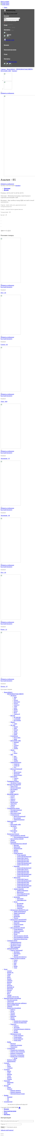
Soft (15, 698)
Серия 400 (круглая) (23, 860)
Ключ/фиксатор (21, 900)
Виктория (10, 988)
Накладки (16, 866)
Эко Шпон (13, 695)
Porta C (16, 711)
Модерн (9, 1074)
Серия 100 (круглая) (23, 864)
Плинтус (16, 1026)
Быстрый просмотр (6, 287)
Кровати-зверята (15, 1090)
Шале (9, 977)
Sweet (15, 734)
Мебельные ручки (15, 1034)
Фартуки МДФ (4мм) (13, 1005)
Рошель (9, 1079)
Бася (8, 1064)
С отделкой (17, 719)
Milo (15, 964)
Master (16, 726)
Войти (2, 1127)
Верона (9, 982)
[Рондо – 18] (8, 80)
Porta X (16, 700)
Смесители (10, 1001)
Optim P (12, 800)
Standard (14, 71)
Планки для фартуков (20, 1022)
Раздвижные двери (13, 781)
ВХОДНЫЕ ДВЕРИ (12, 794)
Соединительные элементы (22, 1029)
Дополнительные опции (17, 1093)
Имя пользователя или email (9, 1121)
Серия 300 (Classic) (22, 858)
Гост (15, 767)
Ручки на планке (18, 924)
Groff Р (12, 796)
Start (15, 756)
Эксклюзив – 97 (5, 458)
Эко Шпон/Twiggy (15, 783)
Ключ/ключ (20, 898)
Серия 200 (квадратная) (24, 856)
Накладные (13, 1047)
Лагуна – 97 (4, 686)
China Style (13, 803)
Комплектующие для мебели (12, 998)
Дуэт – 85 (3, 292)
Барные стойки (11, 1059)
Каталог (6, 16)
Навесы (12, 1009)
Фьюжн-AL (10, 972)
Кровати (9, 1089)
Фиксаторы (17, 877)
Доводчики (17, 847)
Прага (9, 984)
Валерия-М (10, 987)
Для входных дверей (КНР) (18, 919)
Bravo (15, 827)
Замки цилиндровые (20, 911)
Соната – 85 (4, 344)
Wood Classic (17, 772)
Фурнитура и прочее (13, 834)
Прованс (9, 980)
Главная (3, 69)
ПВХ (11, 754)
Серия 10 (16, 764)
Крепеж (12, 791)
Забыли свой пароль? (7, 1130)
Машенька (10, 1082)
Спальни (6, 1063)
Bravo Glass (17, 737)
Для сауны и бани (15, 813)
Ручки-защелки (21, 855)
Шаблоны (13, 1016)
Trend (15, 706)
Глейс (9, 1072)
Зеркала (9, 1006)
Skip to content (5, 1)
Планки (12, 1019)
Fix (14, 751)
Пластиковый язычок (23, 893)
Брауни (9, 990)
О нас (5, 25)
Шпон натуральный (16, 769)
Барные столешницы (16, 1053)
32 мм (15, 1058)
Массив (12, 715)
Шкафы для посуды (13, 996)
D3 (8, 1100)
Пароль (3, 1124)
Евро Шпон (13, 776)
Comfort (16, 745)
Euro (15, 744)
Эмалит (12, 722)
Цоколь (12, 1014)
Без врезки (20, 903)
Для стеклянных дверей (17, 927)
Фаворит (9, 1097)
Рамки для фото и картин (17, 958)
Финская (16, 845)
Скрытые (19, 908)
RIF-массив (17, 717)
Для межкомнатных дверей (18, 843)
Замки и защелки (19, 889)
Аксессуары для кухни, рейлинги (17, 1003)
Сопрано (10, 1068)
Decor (15, 961)
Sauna (15, 739)
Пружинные (20, 906)
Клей (11, 792)
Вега (8, 993)
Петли (15, 902)
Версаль (9, 985)
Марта (9, 1071)
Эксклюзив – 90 (5, 515)
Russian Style (14, 802)
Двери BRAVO (11, 69)
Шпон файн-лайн (6, 71)
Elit (15, 770)
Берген (9, 1077)
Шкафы (6, 1095)
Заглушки (16, 1027)
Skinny (15, 747)
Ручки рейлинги (18, 1038)
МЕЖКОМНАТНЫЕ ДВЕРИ (24, 69)
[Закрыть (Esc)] (1, 1133)
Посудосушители (12, 1000)
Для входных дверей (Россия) (19, 910)
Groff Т (12, 797)
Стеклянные (14, 736)
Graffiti (16, 748)
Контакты (7, 29)
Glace (15, 728)
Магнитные (20, 892)
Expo (15, 963)
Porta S (12, 806)
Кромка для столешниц (17, 1056)
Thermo (12, 805)
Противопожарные (16, 810)
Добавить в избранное (7, 93)
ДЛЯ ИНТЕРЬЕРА (12, 948)
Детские (6, 1085)
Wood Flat (17, 773)
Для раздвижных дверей (17, 835)
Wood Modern (18, 775)
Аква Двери (13, 811)
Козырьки (13, 842)
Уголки (16, 1030)
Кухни (5, 969)
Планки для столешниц (21, 1021)
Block (15, 712)
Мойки (9, 1042)
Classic (16, 960)
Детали (6, 190)
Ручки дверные (18, 853)
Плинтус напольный (16, 950)
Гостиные (7, 1069)
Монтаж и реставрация (14, 784)
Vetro (15, 697)
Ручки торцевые (18, 1035)
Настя (9, 992)
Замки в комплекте (22, 890)
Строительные (14, 814)
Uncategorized (8, 1101)
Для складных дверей (16, 838)
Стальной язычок (22, 895)
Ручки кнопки (17, 1037)
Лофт (8, 975)
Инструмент (14, 789)
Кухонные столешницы (17, 1055)
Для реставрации (15, 787)
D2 (8, 1098)
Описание (7, 188)
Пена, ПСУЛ (14, 786)
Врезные (19, 905)
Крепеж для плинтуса (20, 957)
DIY (15, 829)
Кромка (16, 1032)
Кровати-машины (15, 1092)
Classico (16, 778)
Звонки (12, 840)
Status (15, 759)
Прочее (16, 851)
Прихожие (7, 1081)
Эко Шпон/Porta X (15, 944)
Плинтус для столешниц (17, 1051)
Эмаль (12, 750)
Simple (15, 709)
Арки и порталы (12, 821)
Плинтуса (13, 1024)
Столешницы (11, 1048)
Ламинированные (15, 762)
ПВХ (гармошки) (15, 947)
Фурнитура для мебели (14, 1008)
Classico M (17, 714)
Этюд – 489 (4, 401)
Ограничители (18, 848)
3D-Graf (12, 725)
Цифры (16, 850)
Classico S (16, 705)
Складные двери (12, 940)
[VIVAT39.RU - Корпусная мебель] (5, 3)
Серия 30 (16, 765)
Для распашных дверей (21, 935)
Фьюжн (9, 979)
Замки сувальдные (19, 913)
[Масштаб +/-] (3, 1133)
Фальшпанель (11, 1061)
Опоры (12, 1017)
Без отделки (17, 720)
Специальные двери (13, 808)
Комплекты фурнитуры (20, 939)
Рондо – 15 (4, 629)
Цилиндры (17, 897)
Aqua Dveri (17, 701)
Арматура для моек (16, 1045)
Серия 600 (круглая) (23, 861)
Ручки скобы (17, 1040)
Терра (9, 974)
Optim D (12, 799)
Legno (15, 708)
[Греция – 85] (8, 89)
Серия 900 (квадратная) (24, 863)
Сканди (9, 971)
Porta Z (16, 703)
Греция (9, 995)
